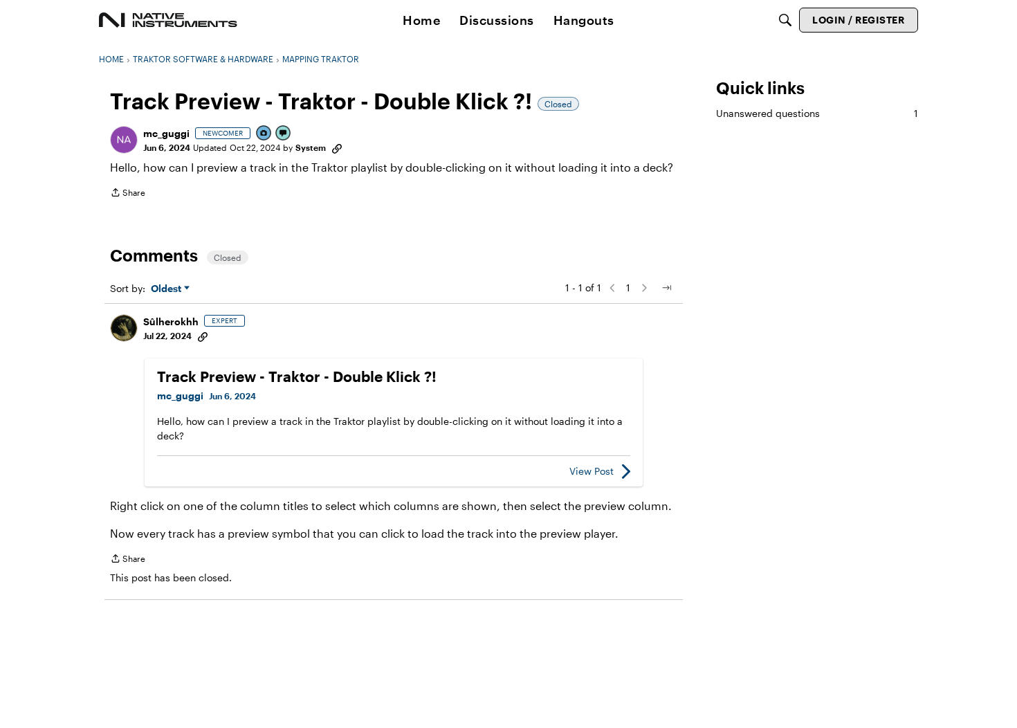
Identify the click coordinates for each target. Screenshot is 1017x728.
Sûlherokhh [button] (171, 321)
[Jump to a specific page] (666, 288)
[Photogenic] (264, 133)
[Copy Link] (337, 147)
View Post (591, 471)
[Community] (168, 20)
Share (127, 194)
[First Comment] (283, 133)
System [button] (310, 147)
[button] (124, 140)
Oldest (167, 288)
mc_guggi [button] (166, 133)
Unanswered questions (817, 113)
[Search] (785, 20)
